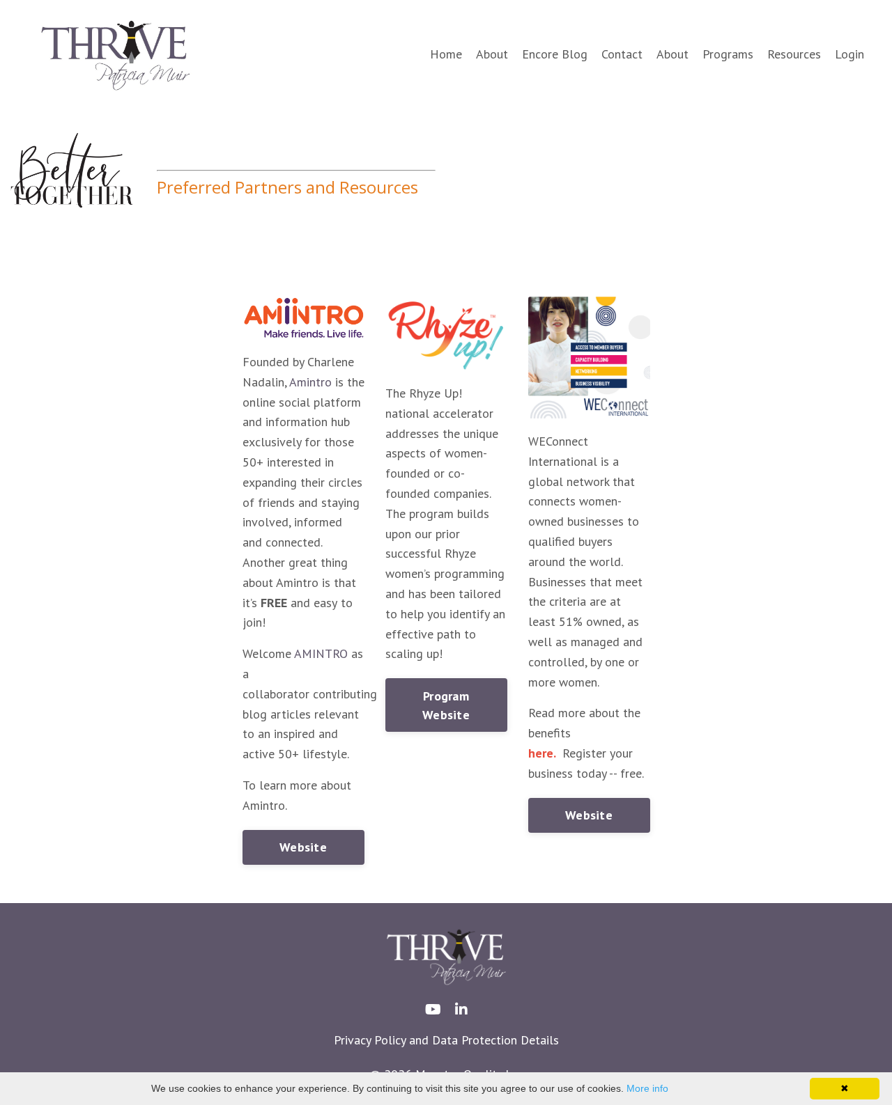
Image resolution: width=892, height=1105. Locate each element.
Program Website (446, 705)
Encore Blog (554, 54)
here (540, 753)
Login (849, 54)
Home (446, 54)
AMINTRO (321, 653)
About (492, 54)
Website (303, 847)
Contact (622, 54)
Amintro (310, 382)
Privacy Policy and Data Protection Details (446, 1040)
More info (647, 1088)
